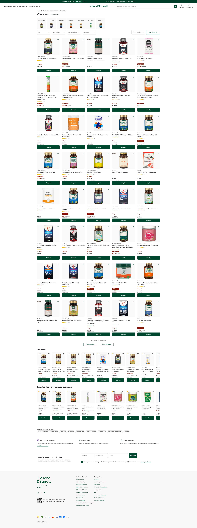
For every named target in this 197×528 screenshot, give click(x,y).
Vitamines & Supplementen (50, 10)
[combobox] (145, 6)
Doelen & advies (34, 6)
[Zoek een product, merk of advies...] (175, 6)
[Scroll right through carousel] (159, 367)
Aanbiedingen (22, 6)
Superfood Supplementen (115, 431)
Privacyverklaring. (146, 462)
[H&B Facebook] (41, 493)
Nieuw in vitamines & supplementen (48, 431)
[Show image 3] (49, 240)
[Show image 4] (125, 240)
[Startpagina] (98, 6)
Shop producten (10, 6)
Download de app (121, 1)
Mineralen (71, 431)
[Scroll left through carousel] (38, 367)
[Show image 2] (48, 53)
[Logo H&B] (98, 7)
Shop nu (85, 1)
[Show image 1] (47, 53)
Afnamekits (63, 431)
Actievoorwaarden (130, 1)
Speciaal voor (102, 431)
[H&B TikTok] (44, 493)
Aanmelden (133, 455)
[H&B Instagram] (38, 493)
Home (38, 10)
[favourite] (48, 354)
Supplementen (80, 431)
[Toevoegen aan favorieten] (58, 39)
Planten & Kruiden (91, 431)
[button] (44, 32)
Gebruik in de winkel (110, 1)
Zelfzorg (126, 431)
